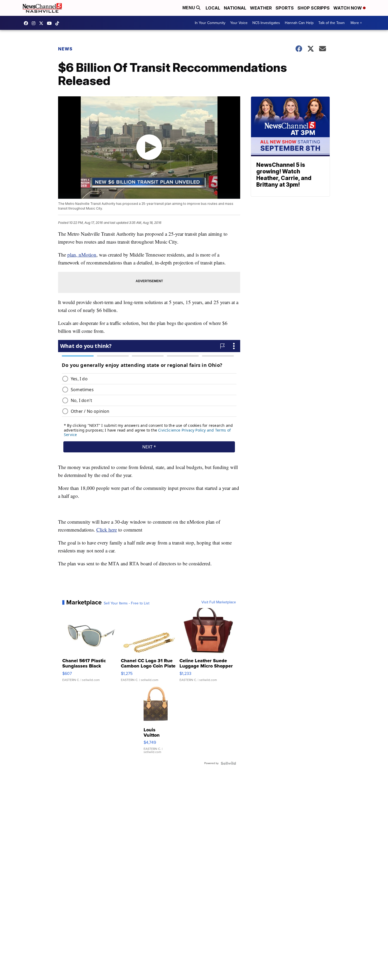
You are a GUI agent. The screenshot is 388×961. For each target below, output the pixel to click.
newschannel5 (27, 23)
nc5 (42, 23)
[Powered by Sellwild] (228, 763)
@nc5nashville (58, 23)
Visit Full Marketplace (218, 602)
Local (213, 8)
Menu (189, 8)
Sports (285, 8)
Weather (261, 8)
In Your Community (210, 23)
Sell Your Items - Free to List (126, 603)
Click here (106, 529)
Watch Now (348, 8)
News (65, 48)
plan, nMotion (81, 254)
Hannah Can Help (299, 23)
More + (356, 23)
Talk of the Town (331, 23)
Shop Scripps (313, 8)
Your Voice (239, 23)
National (235, 8)
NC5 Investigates (266, 23)
